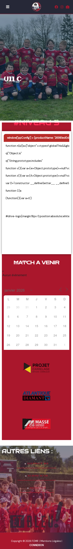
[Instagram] (62, 7)
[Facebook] (56, 7)
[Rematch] (67, 7)
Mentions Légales (51, 541)
